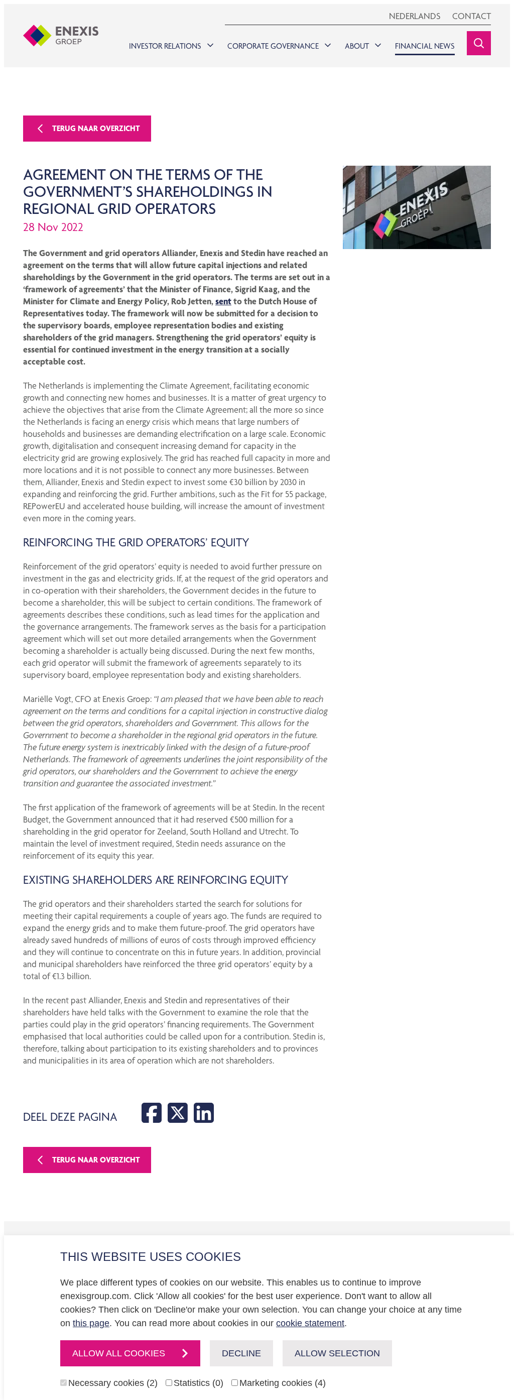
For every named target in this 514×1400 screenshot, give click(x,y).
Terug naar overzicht (96, 128)
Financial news (425, 46)
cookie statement (310, 1323)
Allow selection (337, 1353)
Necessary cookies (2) (113, 1383)
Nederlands (414, 16)
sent (223, 301)
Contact (471, 16)
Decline (241, 1353)
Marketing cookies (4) (282, 1383)
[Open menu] (208, 42)
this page (91, 1323)
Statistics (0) (198, 1383)
